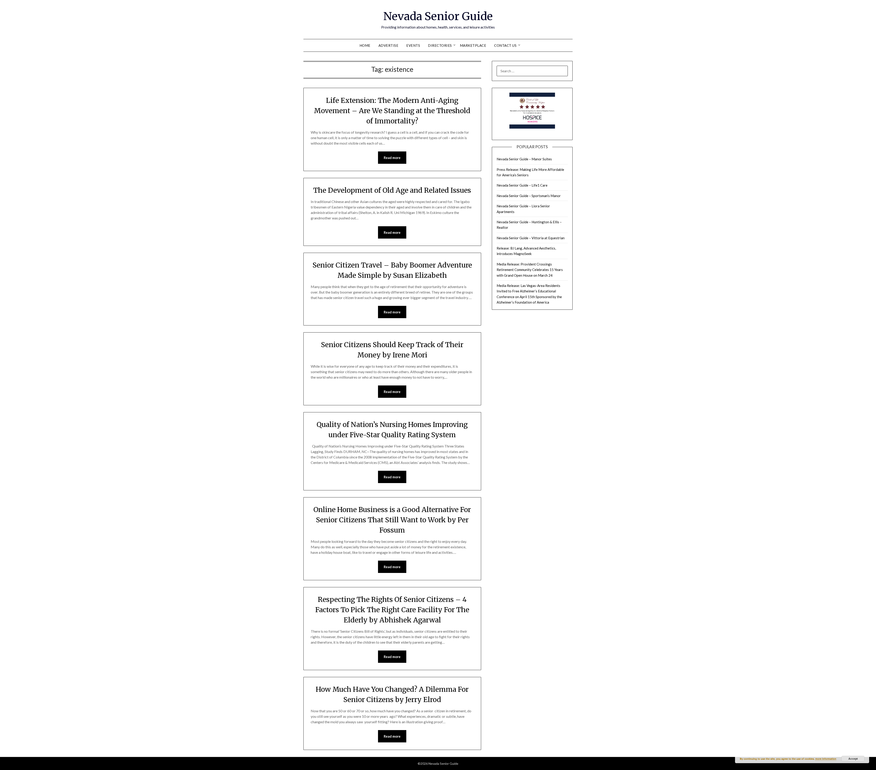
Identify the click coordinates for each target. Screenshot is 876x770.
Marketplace (473, 45)
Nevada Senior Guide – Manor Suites (524, 159)
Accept (853, 759)
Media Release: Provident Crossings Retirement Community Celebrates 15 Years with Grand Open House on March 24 (530, 269)
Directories (440, 45)
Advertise (388, 45)
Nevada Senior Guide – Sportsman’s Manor (529, 196)
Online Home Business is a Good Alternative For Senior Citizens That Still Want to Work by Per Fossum (392, 519)
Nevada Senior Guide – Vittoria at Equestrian (531, 238)
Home (365, 45)
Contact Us (505, 45)
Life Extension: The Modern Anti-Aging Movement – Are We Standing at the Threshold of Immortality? (392, 110)
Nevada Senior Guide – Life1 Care (522, 185)
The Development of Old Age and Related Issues (392, 190)
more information (825, 758)
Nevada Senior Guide (438, 16)
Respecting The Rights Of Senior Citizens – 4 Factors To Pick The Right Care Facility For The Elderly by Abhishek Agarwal (392, 609)
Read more (392, 158)
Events (413, 45)
